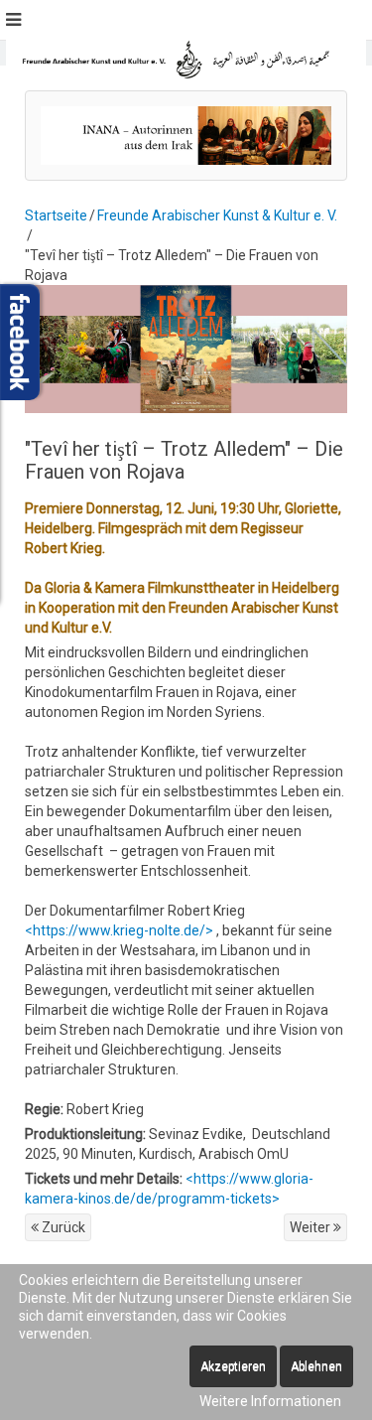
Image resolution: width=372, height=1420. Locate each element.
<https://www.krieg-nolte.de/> (119, 930)
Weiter (311, 1227)
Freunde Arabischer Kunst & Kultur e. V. (217, 215)
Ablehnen (316, 1366)
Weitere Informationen (270, 1401)
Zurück (62, 1227)
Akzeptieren (233, 1366)
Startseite (56, 215)
